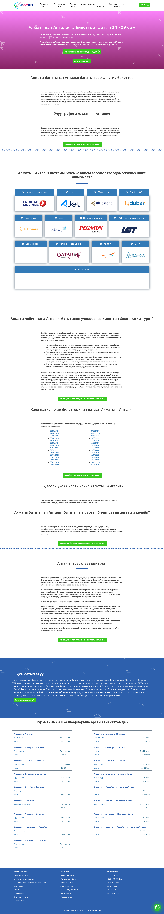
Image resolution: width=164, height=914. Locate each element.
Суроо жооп (19, 893)
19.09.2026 (95, 460)
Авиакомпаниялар (88, 4)
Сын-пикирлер (66, 897)
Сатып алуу (144, 5)
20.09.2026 (95, 462)
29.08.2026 (54, 445)
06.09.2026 (54, 465)
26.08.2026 (54, 438)
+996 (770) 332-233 (114, 879)
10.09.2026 (95, 438)
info (113, 893)
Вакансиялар (19, 901)
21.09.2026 (95, 465)
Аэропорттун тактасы (69, 890)
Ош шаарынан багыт (59, 5)
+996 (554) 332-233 (114, 875)
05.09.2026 (54, 462)
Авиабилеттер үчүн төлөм (24, 879)
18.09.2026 (95, 457)
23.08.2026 (54, 431)
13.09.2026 (95, 445)
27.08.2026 (54, 441)
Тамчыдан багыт (73, 5)
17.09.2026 (95, 455)
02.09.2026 (54, 455)
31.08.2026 (54, 450)
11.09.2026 (95, 441)
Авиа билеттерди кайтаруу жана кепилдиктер (31, 882)
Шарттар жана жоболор (23, 872)
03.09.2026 (54, 457)
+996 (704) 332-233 (114, 882)
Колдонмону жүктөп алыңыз (117, 5)
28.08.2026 (54, 443)
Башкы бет (64, 872)
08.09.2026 (95, 433)
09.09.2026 (95, 436)
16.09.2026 (95, 453)
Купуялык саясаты (21, 875)
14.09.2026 (95, 448)
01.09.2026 (54, 453)
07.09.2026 (95, 431)
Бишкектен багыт (44, 5)
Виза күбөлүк (19, 886)
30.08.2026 (54, 448)
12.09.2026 (95, 443)
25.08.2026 (54, 436)
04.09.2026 (54, 460)
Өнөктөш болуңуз (21, 897)
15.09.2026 (95, 450)
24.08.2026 (54, 433)
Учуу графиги (100, 5)
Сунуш (16, 890)
